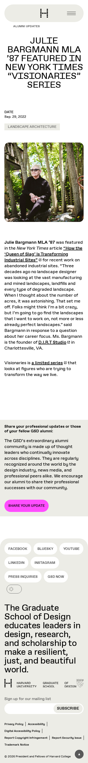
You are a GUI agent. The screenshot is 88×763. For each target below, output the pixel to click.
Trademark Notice (16, 744)
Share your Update (26, 506)
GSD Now (56, 577)
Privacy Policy (13, 724)
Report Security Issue (67, 738)
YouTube (71, 549)
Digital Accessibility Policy (22, 731)
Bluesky (45, 549)
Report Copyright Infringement (25, 738)
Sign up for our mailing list (27, 699)
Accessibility (36, 724)
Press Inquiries (23, 577)
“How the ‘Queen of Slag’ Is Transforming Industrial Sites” (43, 254)
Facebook (17, 549)
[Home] (40, 683)
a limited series (47, 363)
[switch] (14, 589)
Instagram (44, 563)
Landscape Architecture (32, 127)
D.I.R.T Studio (52, 342)
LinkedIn (16, 563)
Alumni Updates (26, 26)
